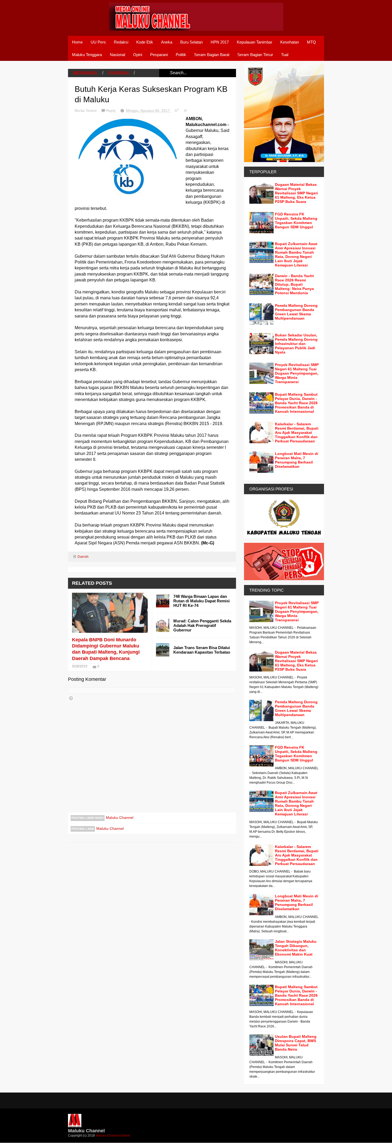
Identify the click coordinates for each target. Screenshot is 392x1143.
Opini (137, 54)
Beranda (85, 73)
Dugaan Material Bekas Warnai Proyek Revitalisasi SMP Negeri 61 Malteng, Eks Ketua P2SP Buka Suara (296, 193)
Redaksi (121, 42)
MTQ (311, 42)
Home (77, 42)
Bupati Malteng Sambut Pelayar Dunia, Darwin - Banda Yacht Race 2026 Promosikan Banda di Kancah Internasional (296, 403)
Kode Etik (144, 42)
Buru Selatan (191, 42)
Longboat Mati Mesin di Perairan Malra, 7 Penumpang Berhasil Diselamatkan (296, 460)
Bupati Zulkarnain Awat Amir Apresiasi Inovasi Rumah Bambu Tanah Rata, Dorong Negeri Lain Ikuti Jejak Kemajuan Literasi (296, 254)
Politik (181, 54)
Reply (111, 110)
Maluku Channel (119, 817)
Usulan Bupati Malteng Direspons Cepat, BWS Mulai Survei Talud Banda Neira (296, 1042)
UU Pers (98, 42)
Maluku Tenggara (87, 54)
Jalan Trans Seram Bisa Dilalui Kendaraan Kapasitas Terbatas (201, 649)
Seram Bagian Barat (211, 54)
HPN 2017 (220, 42)
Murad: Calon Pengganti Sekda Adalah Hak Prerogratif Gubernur (202, 625)
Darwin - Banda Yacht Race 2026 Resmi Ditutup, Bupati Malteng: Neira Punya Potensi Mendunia (294, 284)
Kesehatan (289, 42)
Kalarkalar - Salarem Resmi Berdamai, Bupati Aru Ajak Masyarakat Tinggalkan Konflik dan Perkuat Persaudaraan (296, 432)
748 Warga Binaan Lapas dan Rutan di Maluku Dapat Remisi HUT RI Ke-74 (201, 601)
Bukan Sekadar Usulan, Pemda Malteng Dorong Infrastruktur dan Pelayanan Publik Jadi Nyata (296, 343)
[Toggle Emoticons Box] (71, 698)
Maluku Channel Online (113, 1135)
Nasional (117, 54)
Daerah (118, 73)
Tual (284, 54)
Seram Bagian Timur (255, 54)
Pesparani (159, 54)
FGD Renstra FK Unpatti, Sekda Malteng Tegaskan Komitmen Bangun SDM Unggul (296, 220)
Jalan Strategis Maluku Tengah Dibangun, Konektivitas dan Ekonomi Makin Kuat (296, 947)
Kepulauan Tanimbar (254, 42)
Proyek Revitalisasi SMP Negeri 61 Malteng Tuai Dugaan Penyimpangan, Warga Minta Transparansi (297, 373)
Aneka (166, 42)
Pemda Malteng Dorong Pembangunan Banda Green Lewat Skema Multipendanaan (296, 311)
